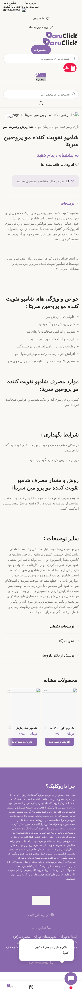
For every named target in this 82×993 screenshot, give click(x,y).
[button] (59, 742)
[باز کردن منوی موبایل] (41, 85)
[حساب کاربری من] (41, 103)
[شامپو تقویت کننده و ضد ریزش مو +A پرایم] (59, 705)
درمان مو (44, 126)
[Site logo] (62, 34)
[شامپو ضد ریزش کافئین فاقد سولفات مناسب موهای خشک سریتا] (22, 705)
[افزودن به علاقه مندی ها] (45, 692)
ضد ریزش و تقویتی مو (18, 126)
